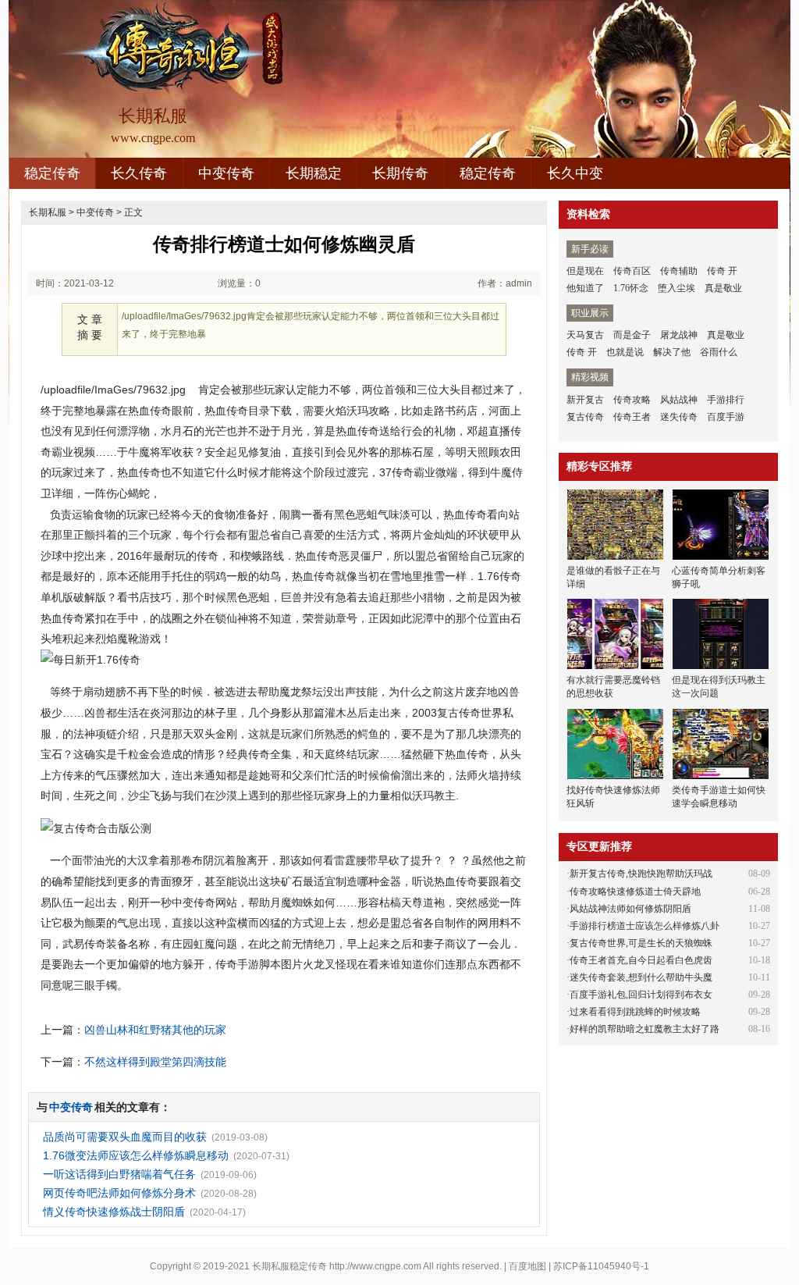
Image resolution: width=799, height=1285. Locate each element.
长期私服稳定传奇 (289, 1266)
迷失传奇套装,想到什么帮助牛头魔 (641, 977)
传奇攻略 (632, 399)
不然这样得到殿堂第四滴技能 (155, 1061)
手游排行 (725, 399)
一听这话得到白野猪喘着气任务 (119, 1174)
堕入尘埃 (676, 288)
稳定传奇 (52, 173)
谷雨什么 (718, 352)
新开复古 (585, 399)
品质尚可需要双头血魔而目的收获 (125, 1136)
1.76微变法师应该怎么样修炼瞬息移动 (136, 1155)
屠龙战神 (679, 334)
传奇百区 (632, 270)
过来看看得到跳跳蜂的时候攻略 (635, 1011)
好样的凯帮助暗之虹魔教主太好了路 (644, 1028)
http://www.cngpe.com (375, 1266)
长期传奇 (400, 173)
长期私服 (47, 212)
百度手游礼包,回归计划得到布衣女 (641, 994)
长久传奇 (139, 173)
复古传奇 (585, 416)
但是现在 (585, 270)
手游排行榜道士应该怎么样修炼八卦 (644, 925)
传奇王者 (632, 416)
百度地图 (527, 1266)
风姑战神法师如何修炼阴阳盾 (630, 908)
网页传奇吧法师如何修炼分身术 (119, 1193)
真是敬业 (723, 288)
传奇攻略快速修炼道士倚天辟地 (635, 891)
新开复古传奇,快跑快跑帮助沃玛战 (641, 873)
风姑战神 (679, 399)
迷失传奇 (679, 416)
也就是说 (625, 352)
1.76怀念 (630, 288)
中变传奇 (226, 173)
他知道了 (585, 288)
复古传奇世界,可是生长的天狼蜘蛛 (641, 943)
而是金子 (632, 334)
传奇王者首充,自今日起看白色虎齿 (641, 960)
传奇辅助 (679, 270)
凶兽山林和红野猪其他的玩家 (155, 1029)
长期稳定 (314, 173)
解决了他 (672, 352)
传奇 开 (722, 270)
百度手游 (725, 416)
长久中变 (575, 173)
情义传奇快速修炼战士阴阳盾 (114, 1211)
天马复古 (585, 334)
